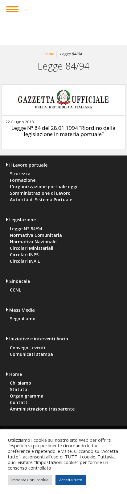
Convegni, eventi (27, 348)
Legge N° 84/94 (26, 229)
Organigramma (26, 396)
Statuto (18, 389)
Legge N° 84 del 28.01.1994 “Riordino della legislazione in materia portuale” (63, 131)
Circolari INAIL (25, 261)
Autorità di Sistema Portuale (41, 200)
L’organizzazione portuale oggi (43, 187)
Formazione (22, 180)
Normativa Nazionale (33, 242)
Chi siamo (20, 383)
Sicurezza (20, 174)
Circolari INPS (24, 255)
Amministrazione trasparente (42, 409)
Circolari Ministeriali (31, 248)
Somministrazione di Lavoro (40, 193)
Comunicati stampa (31, 354)
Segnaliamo (22, 319)
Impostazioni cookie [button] (30, 480)
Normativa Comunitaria (36, 235)
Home (49, 54)
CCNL (15, 290)
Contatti (19, 402)
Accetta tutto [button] (70, 480)
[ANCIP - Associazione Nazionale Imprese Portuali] (64, 19)
